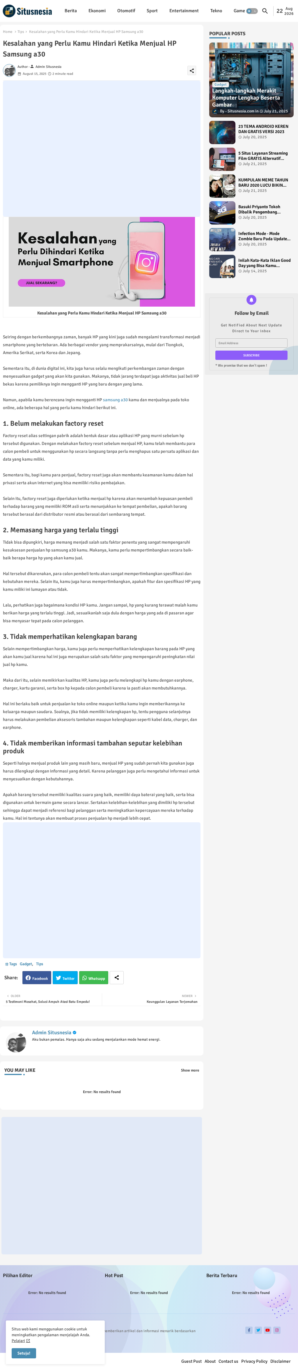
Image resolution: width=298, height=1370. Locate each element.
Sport (152, 11)
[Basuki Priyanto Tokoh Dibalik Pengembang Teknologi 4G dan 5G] (222, 212)
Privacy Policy (254, 1361)
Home (8, 31)
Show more (190, 1070)
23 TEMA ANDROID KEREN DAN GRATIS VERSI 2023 (263, 129)
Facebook (40, 978)
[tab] (71, 11)
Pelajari (18, 1340)
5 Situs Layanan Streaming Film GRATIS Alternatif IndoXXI (263, 156)
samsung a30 (115, 399)
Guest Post (191, 1361)
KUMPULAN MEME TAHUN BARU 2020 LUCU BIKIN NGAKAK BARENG (263, 182)
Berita (71, 11)
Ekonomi (97, 11)
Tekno (216, 11)
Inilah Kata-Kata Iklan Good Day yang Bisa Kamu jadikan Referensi (264, 263)
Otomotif (126, 11)
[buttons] (249, 1330)
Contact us (228, 1361)
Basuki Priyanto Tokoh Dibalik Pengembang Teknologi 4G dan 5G (259, 209)
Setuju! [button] (23, 1353)
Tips (20, 31)
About (210, 1361)
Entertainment (184, 11)
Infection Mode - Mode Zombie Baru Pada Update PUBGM (262, 236)
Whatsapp (96, 978)
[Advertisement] (102, 149)
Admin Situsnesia (51, 1032)
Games (240, 11)
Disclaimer (280, 1361)
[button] (252, 11)
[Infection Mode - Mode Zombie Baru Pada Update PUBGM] (222, 239)
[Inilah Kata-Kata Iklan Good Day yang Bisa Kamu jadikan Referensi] (222, 266)
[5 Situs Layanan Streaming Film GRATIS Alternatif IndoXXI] (222, 159)
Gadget (26, 963)
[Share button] (117, 977)
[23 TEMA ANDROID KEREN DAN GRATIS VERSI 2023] (222, 132)
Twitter (68, 978)
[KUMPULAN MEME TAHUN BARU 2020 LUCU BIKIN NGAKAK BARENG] (222, 186)
